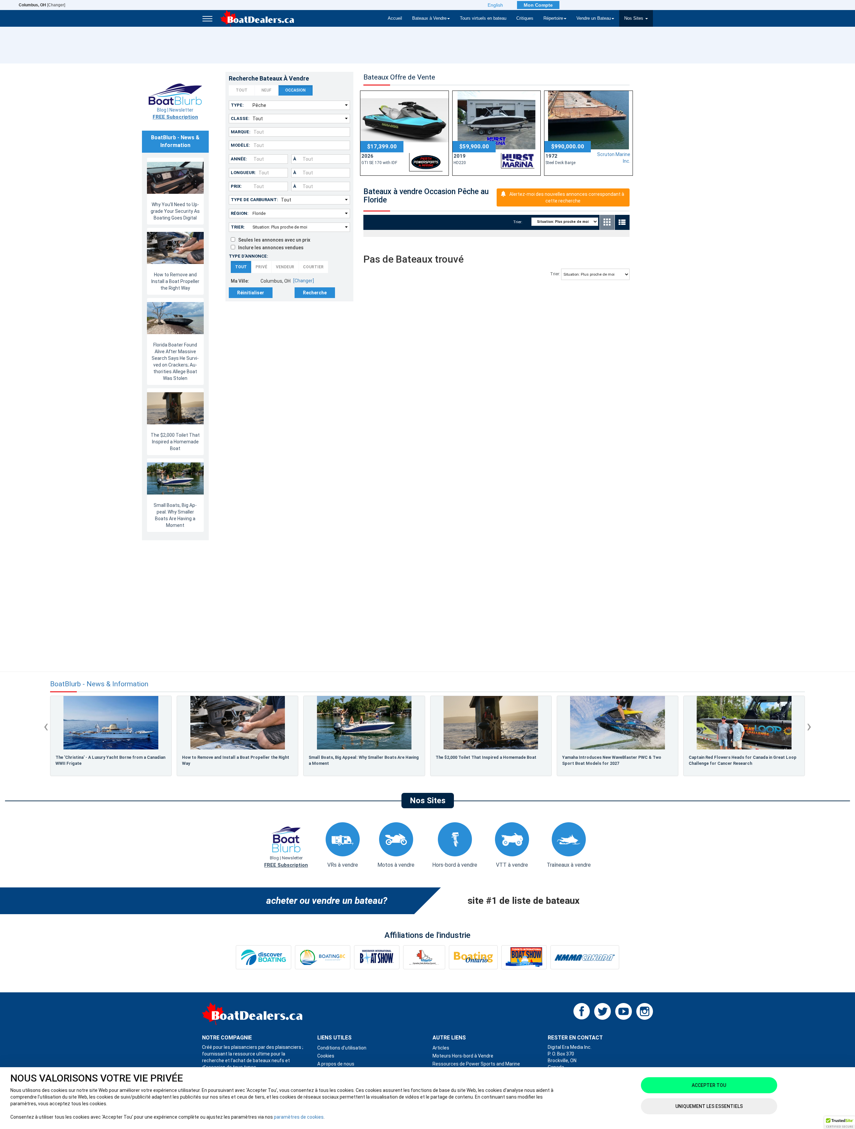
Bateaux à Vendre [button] (429, 18)
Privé (261, 267)
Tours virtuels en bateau (483, 18)
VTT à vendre (512, 865)
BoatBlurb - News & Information (99, 684)
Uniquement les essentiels (709, 1106)
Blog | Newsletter (175, 113)
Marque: (240, 131)
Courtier (313, 267)
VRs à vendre (342, 865)
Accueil (395, 18)
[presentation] (45, 726)
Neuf (266, 90)
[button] (839, 1122)
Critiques (524, 18)
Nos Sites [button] (634, 18)
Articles (441, 1047)
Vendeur (285, 267)
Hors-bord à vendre (454, 865)
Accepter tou (709, 1085)
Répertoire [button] (553, 18)
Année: (239, 158)
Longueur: (243, 172)
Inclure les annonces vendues (269, 247)
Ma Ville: (240, 281)
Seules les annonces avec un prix (272, 240)
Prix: (236, 186)
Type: (237, 105)
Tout (241, 90)
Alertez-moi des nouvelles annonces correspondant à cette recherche (566, 197)
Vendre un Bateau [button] (593, 18)
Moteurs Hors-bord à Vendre (463, 1056)
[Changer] (42, 5)
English (495, 5)
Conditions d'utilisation (341, 1047)
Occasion (295, 90)
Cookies (325, 1056)
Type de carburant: (254, 199)
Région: (239, 213)
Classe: (240, 118)
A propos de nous (335, 1064)
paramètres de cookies (299, 1117)
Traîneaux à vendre (569, 865)
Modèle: (240, 145)
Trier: (238, 227)
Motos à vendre (395, 865)
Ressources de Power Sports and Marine (476, 1064)
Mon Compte (538, 5)
